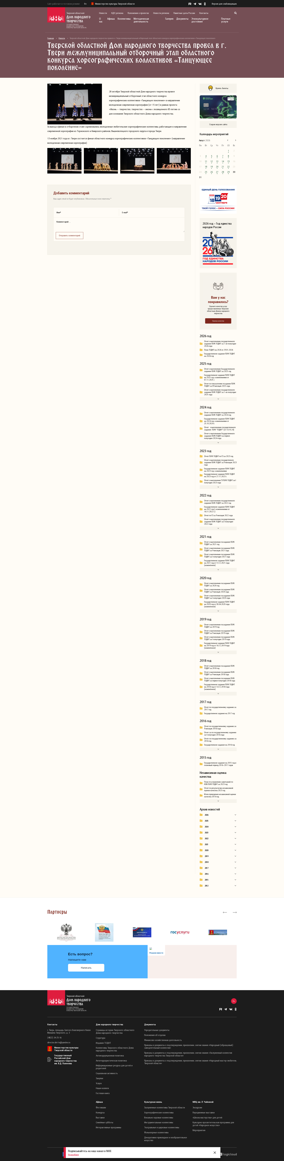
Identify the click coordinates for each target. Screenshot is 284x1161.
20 (217, 166)
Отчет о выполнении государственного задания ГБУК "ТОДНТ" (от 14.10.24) (220, 428)
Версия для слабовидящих (224, 3)
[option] (66, 932)
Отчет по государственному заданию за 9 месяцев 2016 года (220, 727)
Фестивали (101, 1107)
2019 (206, 856)
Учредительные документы (156, 1030)
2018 (206, 862)
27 (217, 172)
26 (211, 172)
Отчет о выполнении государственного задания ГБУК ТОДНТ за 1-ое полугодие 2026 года (220, 343)
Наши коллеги (102, 1088)
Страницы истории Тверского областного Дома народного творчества (115, 1031)
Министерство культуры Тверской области (66, 1049)
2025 (206, 821)
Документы (182, 18)
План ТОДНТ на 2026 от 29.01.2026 (218, 350)
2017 (206, 868)
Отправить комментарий (69, 235)
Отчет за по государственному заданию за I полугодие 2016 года (220, 733)
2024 (206, 826)
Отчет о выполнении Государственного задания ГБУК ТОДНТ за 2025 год (219, 370)
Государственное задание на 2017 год (219, 713)
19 (211, 166)
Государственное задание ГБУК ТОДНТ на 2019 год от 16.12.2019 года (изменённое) (219, 645)
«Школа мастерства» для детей (207, 1117)
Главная (50, 38)
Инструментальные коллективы (158, 1122)
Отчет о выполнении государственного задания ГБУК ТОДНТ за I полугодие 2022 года (219, 521)
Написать (86, 968)
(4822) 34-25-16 (54, 1037)
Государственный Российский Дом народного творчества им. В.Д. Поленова (65, 1059)
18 (206, 166)
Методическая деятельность (141, 20)
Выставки (100, 1117)
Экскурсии (197, 1107)
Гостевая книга (102, 1093)
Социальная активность (107, 1073)
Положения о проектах (138, 13)
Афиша (111, 18)
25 (206, 172)
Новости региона (161, 13)
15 (228, 161)
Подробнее (73, 1154)
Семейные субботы (104, 1122)
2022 (206, 838)
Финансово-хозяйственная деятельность (163, 1040)
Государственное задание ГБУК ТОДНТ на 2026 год (219, 354)
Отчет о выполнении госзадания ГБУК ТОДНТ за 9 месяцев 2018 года (219, 673)
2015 (206, 880)
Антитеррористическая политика (111, 1060)
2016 (206, 874)
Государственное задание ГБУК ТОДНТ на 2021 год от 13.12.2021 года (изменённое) (219, 562)
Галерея (169, 18)
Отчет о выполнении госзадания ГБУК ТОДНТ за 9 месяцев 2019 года (219, 632)
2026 (206, 815)
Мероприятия (199, 1130)
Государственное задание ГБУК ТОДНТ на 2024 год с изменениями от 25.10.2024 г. (219, 421)
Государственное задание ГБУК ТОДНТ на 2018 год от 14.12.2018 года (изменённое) (219, 686)
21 (223, 166)
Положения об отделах (155, 1035)
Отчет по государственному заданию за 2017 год (220, 708)
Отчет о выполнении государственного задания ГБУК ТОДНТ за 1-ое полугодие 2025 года (220, 392)
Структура (100, 1037)
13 (217, 161)
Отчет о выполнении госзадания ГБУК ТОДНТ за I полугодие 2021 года (219, 555)
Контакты (203, 13)
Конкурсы (100, 1112)
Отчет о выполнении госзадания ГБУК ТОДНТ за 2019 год (219, 625)
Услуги (99, 1083)
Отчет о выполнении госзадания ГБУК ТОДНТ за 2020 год (219, 584)
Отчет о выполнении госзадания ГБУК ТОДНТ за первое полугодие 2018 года (219, 679)
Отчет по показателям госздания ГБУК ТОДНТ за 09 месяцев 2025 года (219, 384)
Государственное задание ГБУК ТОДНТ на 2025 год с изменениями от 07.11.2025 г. (219, 377)
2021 (206, 844)
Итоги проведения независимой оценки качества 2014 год (220, 795)
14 (223, 161)
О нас (101, 20)
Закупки (99, 1078)
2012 (206, 886)
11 (206, 161)
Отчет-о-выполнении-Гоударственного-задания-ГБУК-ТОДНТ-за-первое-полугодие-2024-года (219, 435)
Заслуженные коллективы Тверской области (164, 1107)
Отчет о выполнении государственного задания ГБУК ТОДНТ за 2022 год (219, 501)
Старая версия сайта (218, 124)
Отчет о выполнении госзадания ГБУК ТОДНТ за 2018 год (219, 667)
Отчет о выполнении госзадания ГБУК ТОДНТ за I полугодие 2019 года (219, 638)
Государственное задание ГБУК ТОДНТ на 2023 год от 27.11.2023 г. (219, 475)
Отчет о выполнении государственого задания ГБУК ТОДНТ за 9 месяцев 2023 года (220, 462)
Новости (103, 13)
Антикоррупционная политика (110, 1055)
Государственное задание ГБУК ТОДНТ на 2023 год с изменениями (219, 469)
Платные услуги (225, 20)
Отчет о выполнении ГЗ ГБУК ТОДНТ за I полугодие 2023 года (220, 481)
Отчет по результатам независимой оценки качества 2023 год (218, 789)
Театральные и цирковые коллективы (161, 1127)
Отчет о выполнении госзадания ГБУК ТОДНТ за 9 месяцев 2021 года (219, 549)
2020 (206, 850)
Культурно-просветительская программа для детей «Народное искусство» (213, 1123)
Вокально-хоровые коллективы (158, 1117)
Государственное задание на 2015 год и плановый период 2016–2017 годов (220, 764)
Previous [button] (225, 912)
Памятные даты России (184, 13)
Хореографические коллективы (159, 1112)
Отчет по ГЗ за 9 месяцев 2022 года (218, 515)
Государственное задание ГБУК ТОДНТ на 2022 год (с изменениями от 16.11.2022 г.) (219, 509)
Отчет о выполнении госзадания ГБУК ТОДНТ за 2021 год (219, 543)
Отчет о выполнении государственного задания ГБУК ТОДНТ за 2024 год (219, 413)
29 (228, 172)
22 (228, 166)
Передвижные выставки (204, 1112)
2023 (206, 832)
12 (211, 161)
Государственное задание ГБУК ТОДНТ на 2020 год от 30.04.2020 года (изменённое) (219, 604)
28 (223, 172)
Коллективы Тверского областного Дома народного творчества (115, 1049)
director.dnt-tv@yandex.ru (58, 1042)
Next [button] (234, 912)
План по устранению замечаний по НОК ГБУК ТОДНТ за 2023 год (218, 783)
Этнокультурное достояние (199, 20)
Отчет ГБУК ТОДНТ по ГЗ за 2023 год (218, 456)
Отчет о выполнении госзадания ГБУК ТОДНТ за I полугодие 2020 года (219, 596)
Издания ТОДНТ (103, 1042)
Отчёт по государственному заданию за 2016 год (220, 739)
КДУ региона (117, 13)
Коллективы (124, 18)
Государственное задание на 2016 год (219, 745)
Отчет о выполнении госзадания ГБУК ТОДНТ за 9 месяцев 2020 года (219, 590)
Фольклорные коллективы (156, 1132)
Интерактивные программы (108, 1127)
